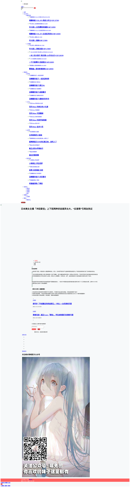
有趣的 (25, 194)
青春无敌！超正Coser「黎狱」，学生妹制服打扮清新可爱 (53, 315)
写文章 (23, 202)
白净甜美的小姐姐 (35, 135)
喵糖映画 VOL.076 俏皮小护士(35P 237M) (44, 20)
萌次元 (30, 479)
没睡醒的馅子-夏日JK (37, 85)
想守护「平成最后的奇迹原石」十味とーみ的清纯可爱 (52, 304)
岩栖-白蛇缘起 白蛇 (36, 170)
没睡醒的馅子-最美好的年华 (39, 99)
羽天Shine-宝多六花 (36, 127)
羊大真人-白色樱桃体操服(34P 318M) (42, 27)
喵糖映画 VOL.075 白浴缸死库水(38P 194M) (45, 34)
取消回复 (34, 329)
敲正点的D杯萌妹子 (36, 148)
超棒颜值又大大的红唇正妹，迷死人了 (43, 142)
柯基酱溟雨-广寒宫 (36, 183)
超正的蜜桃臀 (34, 155)
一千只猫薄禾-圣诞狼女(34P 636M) (41, 62)
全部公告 (24, 334)
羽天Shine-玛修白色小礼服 (38, 107)
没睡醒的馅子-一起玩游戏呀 (39, 79)
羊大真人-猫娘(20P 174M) (38, 40)
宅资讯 (25, 186)
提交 (39, 329)
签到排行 (24, 351)
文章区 (36, 260)
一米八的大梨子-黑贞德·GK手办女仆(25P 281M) (46, 55)
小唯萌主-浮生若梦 (36, 163)
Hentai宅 (26, 13)
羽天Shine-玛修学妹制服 (38, 120)
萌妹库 (25, 72)
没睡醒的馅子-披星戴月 (37, 92)
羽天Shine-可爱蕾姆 (36, 113)
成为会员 (26, 3)
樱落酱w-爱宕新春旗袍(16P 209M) (41, 69)
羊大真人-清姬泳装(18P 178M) (40, 49)
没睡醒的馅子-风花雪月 (37, 177)
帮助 (25, 198)
